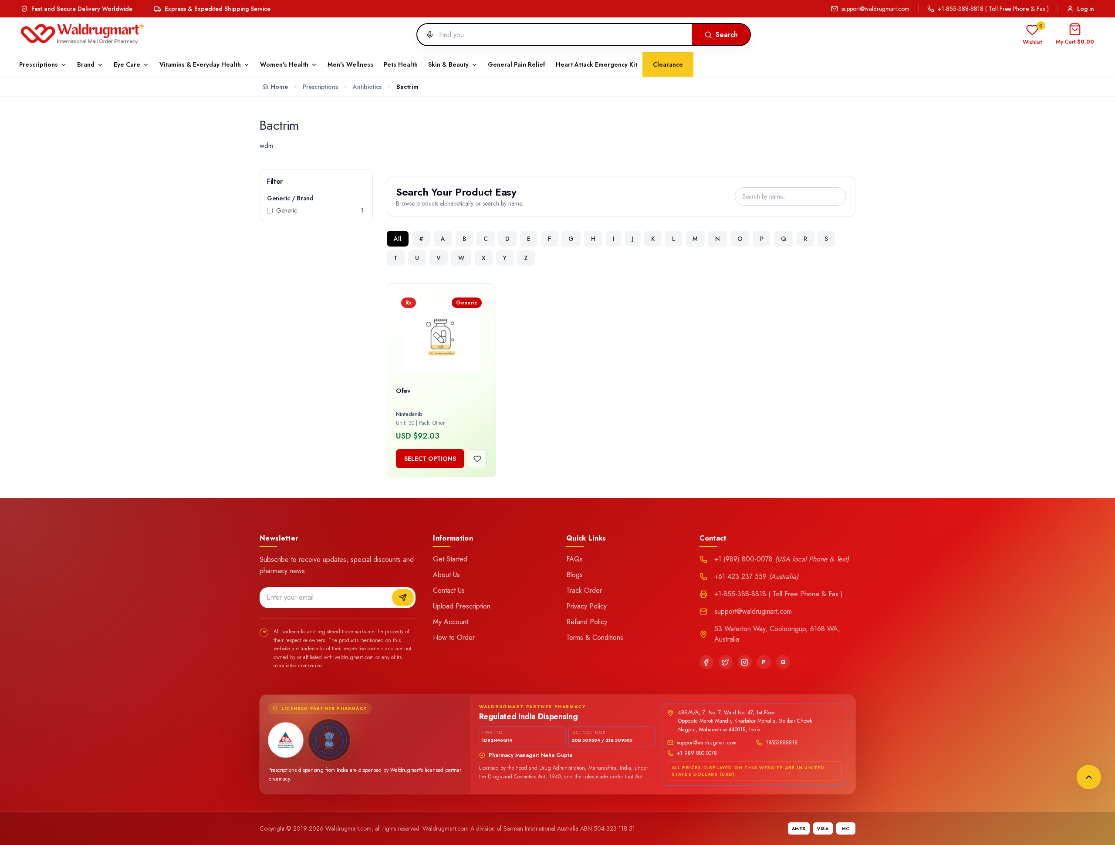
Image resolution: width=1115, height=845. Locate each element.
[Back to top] (1089, 777)
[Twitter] (726, 662)
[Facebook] (706, 662)
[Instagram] (745, 662)
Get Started (450, 559)
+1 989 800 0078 (697, 753)
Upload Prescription (461, 606)
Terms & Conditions (594, 637)
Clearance (668, 64)
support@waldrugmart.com (875, 8)
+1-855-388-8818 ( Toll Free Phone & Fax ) (993, 8)
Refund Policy (586, 622)
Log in (1085, 8)
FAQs (574, 559)
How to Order (454, 637)
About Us (446, 575)
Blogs (574, 575)
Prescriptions (320, 86)
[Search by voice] (426, 35)
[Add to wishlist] (477, 458)
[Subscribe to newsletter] (403, 597)
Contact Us (449, 590)
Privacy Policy (586, 606)
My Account (450, 622)
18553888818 (781, 742)
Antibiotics (367, 86)
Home (279, 86)
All (398, 238)
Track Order (584, 590)
